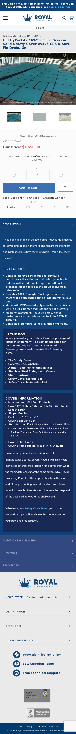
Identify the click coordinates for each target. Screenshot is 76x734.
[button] (5, 84)
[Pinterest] (42, 207)
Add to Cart (29, 187)
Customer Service (19, 640)
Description (11, 224)
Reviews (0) (11, 553)
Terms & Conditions (48, 726)
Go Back (40, 28)
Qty (38, 168)
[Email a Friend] (28, 207)
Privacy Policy (25, 726)
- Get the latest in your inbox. (33, 597)
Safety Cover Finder (36, 508)
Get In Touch (15, 611)
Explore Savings (59, 6)
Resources (11, 565)
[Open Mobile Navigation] (5, 18)
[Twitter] (67, 207)
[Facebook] (54, 207)
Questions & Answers (19, 540)
